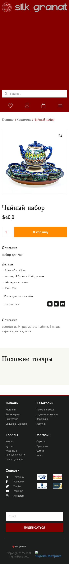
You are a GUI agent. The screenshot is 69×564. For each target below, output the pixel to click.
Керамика (24, 119)
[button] (60, 105)
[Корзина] (43, 105)
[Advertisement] (34, 50)
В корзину (40, 232)
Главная (8, 119)
